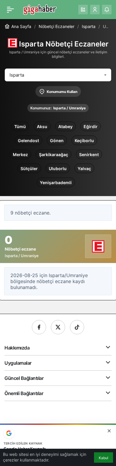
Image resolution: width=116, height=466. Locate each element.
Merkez (20, 154)
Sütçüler (29, 168)
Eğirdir (91, 126)
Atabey (65, 126)
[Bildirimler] (107, 9)
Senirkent (89, 154)
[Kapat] (109, 431)
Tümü (20, 126)
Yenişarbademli (56, 182)
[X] (58, 327)
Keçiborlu (84, 140)
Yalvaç (84, 168)
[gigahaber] (39, 9)
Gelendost (28, 140)
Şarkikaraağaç (53, 154)
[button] (83, 9)
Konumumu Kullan (62, 91)
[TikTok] (77, 327)
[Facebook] (39, 327)
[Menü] (10, 9)
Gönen (57, 140)
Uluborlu (58, 168)
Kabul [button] (103, 458)
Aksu (42, 126)
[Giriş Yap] (95, 9)
